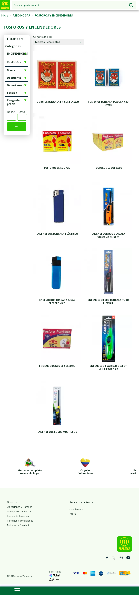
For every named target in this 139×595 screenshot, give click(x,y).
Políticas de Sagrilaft (18, 525)
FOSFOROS (14, 62)
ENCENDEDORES (17, 53)
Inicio (4, 15)
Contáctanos (77, 509)
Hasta (21, 112)
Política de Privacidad (18, 516)
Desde (11, 112)
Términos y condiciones (20, 520)
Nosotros (12, 502)
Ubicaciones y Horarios (19, 506)
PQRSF (73, 514)
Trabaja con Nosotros (19, 511)
